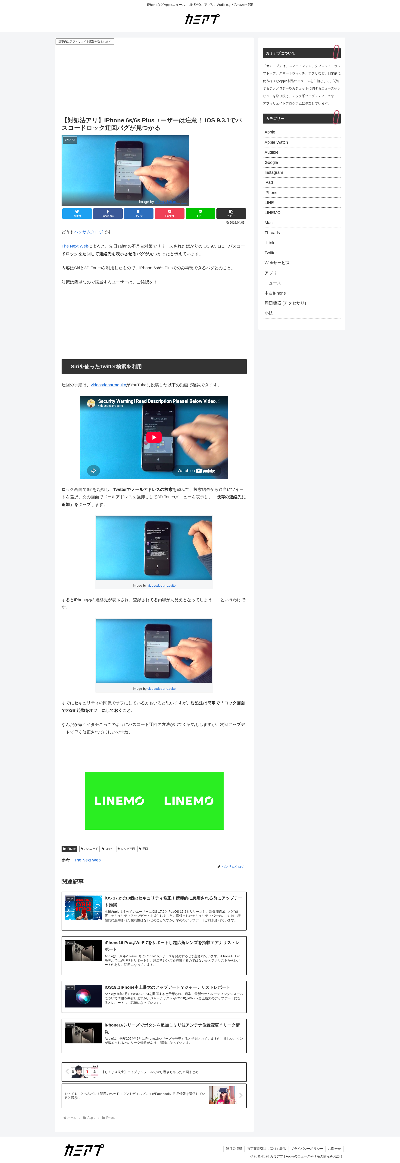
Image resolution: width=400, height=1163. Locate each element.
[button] (231, 213)
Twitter (271, 253)
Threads (272, 232)
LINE (269, 202)
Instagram (274, 172)
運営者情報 (234, 1148)
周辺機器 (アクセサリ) (285, 303)
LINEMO (273, 212)
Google (271, 162)
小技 (269, 313)
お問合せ (334, 1148)
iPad (269, 182)
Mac (268, 222)
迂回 (145, 848)
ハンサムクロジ (88, 232)
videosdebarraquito (171, 202)
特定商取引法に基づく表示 (266, 1148)
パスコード (91, 848)
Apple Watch (276, 142)
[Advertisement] (154, 80)
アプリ (271, 273)
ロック (109, 848)
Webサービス (277, 263)
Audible (271, 152)
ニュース (273, 283)
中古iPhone (275, 293)
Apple (270, 132)
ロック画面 (128, 848)
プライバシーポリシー (307, 1148)
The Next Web (75, 246)
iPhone (71, 848)
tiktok (269, 243)
